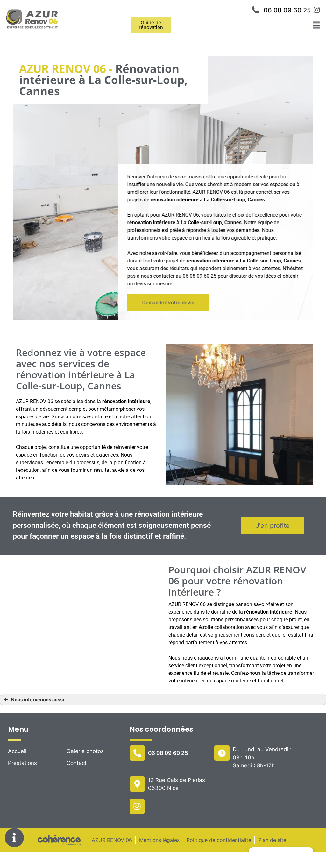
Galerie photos (85, 751)
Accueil (17, 751)
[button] (151, 25)
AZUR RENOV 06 (112, 840)
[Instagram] (137, 806)
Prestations (22, 763)
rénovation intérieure (151, 223)
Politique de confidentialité (219, 840)
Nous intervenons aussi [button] (37, 699)
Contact (77, 763)
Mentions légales (159, 840)
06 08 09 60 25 (287, 10)
